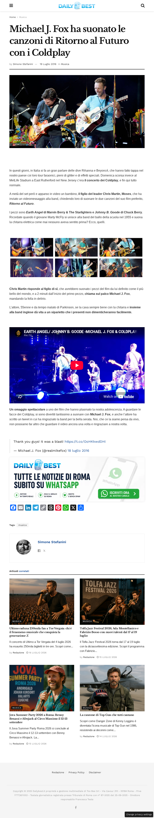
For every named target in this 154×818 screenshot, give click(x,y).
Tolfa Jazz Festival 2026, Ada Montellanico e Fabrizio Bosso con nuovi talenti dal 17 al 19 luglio (109, 632)
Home (12, 17)
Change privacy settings (139, 814)
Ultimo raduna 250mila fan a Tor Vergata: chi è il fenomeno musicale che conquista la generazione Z (40, 632)
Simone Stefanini (23, 64)
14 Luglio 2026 (108, 736)
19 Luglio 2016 (48, 64)
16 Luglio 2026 (37, 652)
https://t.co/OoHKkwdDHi (85, 441)
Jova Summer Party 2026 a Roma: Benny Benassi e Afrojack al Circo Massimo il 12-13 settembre (38, 718)
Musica (23, 17)
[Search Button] (143, 5)
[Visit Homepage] (77, 5)
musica (22, 525)
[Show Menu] (11, 5)
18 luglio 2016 (78, 450)
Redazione (18, 652)
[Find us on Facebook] (76, 807)
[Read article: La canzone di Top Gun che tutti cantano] (112, 688)
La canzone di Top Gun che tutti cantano (107, 715)
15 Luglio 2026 (108, 657)
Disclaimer (95, 772)
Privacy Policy (77, 772)
